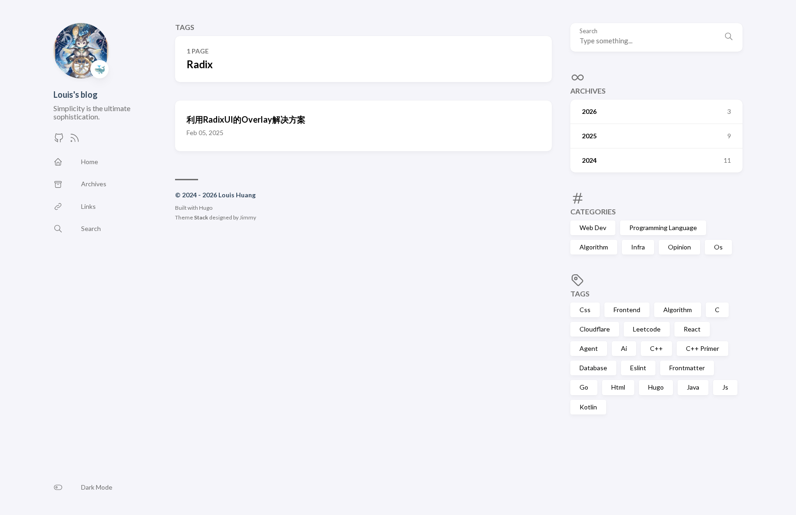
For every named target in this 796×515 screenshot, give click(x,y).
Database (593, 368)
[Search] (729, 37)
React (692, 329)
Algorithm (593, 247)
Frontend (627, 310)
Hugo (656, 387)
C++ (656, 348)
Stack (201, 217)
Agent (588, 348)
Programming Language (663, 227)
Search (588, 31)
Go (583, 387)
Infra (638, 247)
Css (585, 310)
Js (725, 387)
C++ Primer (702, 348)
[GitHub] (58, 140)
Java (693, 387)
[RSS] (74, 140)
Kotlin (588, 407)
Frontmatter (687, 368)
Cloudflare (594, 329)
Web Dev (592, 227)
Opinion (679, 247)
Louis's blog (75, 94)
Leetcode (647, 329)
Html (618, 387)
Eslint (638, 368)
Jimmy (248, 217)
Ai (624, 348)
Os (718, 247)
